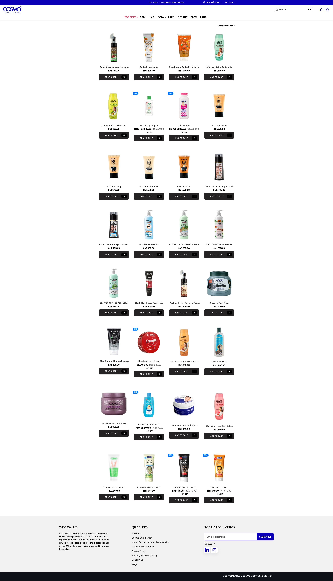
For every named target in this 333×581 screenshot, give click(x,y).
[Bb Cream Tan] (184, 167)
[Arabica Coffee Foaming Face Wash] (184, 283)
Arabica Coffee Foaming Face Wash (184, 303)
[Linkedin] (207, 550)
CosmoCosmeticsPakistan (257, 575)
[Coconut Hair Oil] (219, 341)
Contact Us (137, 560)
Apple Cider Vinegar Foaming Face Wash (114, 67)
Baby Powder (184, 125)
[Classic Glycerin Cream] (149, 341)
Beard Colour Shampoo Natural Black (114, 244)
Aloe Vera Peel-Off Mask (149, 483)
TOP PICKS (130, 17)
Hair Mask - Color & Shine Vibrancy (114, 422)
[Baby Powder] (184, 105)
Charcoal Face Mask (219, 303)
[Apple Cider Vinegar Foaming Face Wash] (114, 47)
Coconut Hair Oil (219, 361)
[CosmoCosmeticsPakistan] (19, 10)
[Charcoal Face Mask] (219, 283)
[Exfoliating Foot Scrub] (114, 463)
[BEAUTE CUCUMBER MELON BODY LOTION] (184, 225)
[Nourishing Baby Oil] (149, 105)
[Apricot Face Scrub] (149, 47)
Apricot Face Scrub (149, 67)
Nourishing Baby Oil (149, 125)
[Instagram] (214, 550)
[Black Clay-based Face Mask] (149, 283)
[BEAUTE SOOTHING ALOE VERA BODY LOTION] (114, 283)
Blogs (134, 564)
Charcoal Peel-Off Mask (184, 483)
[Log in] (321, 10)
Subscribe (265, 536)
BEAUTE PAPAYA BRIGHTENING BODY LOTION (219, 244)
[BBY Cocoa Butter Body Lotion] (184, 341)
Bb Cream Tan (184, 186)
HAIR (151, 17)
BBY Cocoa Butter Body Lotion (184, 361)
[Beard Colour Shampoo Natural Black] (114, 225)
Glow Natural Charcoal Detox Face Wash (114, 361)
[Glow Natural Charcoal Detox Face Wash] (114, 341)
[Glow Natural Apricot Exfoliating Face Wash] (184, 47)
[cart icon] (327, 10)
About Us (136, 533)
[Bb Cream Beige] (219, 105)
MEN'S (203, 17)
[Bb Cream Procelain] (149, 167)
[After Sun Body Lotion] (149, 225)
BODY (161, 17)
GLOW (193, 17)
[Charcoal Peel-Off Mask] (184, 463)
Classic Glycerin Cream (149, 361)
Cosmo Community (142, 537)
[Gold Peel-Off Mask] (219, 463)
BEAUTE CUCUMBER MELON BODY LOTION (184, 244)
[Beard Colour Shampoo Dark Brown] (219, 167)
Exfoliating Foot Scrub (114, 483)
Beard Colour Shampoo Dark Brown (219, 186)
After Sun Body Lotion (149, 244)
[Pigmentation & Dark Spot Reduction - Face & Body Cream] (184, 402)
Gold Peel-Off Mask (219, 483)
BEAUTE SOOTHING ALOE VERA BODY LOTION (114, 303)
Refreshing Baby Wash (149, 422)
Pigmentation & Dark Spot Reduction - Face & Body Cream (184, 422)
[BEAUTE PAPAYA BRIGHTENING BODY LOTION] (219, 225)
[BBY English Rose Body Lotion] (219, 402)
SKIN (142, 17)
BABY (171, 17)
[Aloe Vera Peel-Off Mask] (149, 463)
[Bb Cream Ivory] (114, 167)
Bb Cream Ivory (114, 186)
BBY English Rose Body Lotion (219, 422)
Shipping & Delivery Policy (144, 555)
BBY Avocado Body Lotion (114, 125)
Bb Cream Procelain (149, 186)
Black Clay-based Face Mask (149, 303)
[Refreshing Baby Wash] (149, 402)
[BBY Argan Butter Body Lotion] (219, 47)
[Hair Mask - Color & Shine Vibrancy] (114, 402)
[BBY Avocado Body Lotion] (114, 105)
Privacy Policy (138, 551)
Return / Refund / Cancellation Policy (150, 542)
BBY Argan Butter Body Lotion (219, 67)
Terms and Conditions (143, 546)
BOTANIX (183, 17)
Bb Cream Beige (219, 125)
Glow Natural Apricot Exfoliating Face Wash (184, 67)
